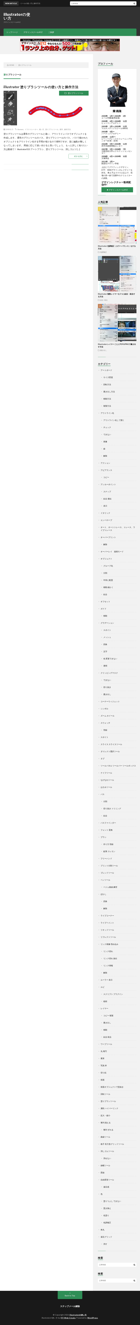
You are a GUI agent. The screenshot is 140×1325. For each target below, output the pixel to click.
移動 (105, 616)
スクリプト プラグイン (113, 994)
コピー (106, 477)
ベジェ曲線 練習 (110, 887)
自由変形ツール (107, 1180)
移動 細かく (108, 587)
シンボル (104, 708)
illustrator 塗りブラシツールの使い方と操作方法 (41, 87)
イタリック (105, 513)
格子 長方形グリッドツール (112, 1144)
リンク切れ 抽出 (110, 958)
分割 (105, 573)
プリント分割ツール (109, 865)
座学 (61, 129)
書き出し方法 (109, 391)
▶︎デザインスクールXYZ (117, 190)
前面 (102, 1080)
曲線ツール (105, 1137)
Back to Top (70, 1295)
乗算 (102, 1058)
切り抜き (107, 687)
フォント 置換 (107, 830)
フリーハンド (106, 858)
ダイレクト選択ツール (110, 751)
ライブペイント (107, 923)
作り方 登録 (108, 844)
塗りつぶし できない (112, 1201)
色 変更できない (110, 658)
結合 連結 (107, 498)
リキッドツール (107, 930)
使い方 (41, 129)
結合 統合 (104, 300)
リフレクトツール (108, 937)
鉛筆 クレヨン (109, 851)
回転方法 (107, 384)
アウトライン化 (107, 413)
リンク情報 (108, 965)
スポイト (107, 630)
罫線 (102, 1172)
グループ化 (108, 566)
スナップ (107, 491)
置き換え (107, 1208)
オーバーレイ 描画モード (112, 551)
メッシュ (107, 637)
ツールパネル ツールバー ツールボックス (118, 765)
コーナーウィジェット (110, 701)
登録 (105, 730)
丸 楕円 (104, 1051)
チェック (107, 427)
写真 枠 (104, 1065)
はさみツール (106, 787)
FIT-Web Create (68, 1318)
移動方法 (107, 399)
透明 (105, 666)
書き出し (103, 350)
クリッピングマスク (109, 673)
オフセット (105, 601)
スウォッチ (105, 723)
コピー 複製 (108, 1015)
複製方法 (107, 406)
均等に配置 (108, 580)
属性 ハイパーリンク (109, 1108)
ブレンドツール (107, 873)
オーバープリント (108, 537)
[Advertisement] (86, 16)
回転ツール (105, 1094)
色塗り (106, 1215)
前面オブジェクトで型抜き (112, 1087)
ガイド (103, 608)
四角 (105, 644)
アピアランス (106, 470)
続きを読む (78, 156)
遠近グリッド (106, 1237)
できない (107, 434)
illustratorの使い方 (17, 16)
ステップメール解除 (70, 1306)
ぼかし (103, 894)
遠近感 (106, 1187)
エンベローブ (106, 520)
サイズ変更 (108, 377)
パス (102, 794)
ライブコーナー (107, 915)
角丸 (102, 1229)
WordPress (92, 1318)
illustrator (20, 129)
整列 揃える (106, 1122)
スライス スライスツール (111, 744)
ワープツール (106, 1044)
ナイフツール (106, 773)
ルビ (102, 987)
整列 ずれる (108, 1130)
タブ (102, 758)
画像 (105, 441)
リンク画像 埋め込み (109, 944)
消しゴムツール (107, 1151)
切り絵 (103, 1072)
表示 (105, 506)
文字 (105, 651)
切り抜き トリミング (112, 808)
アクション (105, 463)
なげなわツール (107, 780)
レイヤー (104, 1008)
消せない (107, 1158)
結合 (105, 594)
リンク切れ (108, 951)
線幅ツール (105, 1165)
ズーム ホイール (107, 716)
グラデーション (107, 623)
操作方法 (67, 129)
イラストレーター (31, 129)
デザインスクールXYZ (33, 32)
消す (105, 1244)
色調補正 (103, 252)
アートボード (106, 370)
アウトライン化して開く (113, 420)
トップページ (12, 32)
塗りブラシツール (75, 93)
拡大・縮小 (105, 1115)
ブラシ (103, 837)
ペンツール (105, 880)
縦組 (105, 1001)
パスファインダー (108, 823)
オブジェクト (106, 558)
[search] (134, 3)
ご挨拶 (51, 32)
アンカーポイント (108, 484)
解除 (105, 456)
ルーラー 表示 (107, 980)
